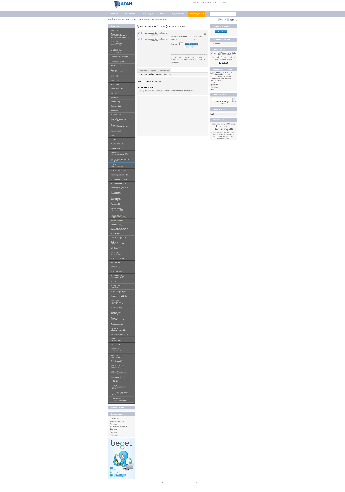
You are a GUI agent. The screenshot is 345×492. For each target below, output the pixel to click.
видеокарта (230, 134)
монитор (222, 134)
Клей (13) (114, 97)
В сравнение (189, 47)
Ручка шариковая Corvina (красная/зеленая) (152, 19)
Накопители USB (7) (119, 296)
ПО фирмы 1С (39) (118, 377)
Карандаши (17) (117, 89)
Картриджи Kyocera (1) (120, 188)
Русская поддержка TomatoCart (186, 487)
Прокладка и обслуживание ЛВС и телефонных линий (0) (120, 35)
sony (223, 124)
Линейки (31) (116, 110)
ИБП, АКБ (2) (116, 248)
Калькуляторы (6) (118, 85)
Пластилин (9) (116, 131)
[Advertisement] (172, 116)
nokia (225, 126)
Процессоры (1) (117, 324)
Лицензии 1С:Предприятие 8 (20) (118, 387)
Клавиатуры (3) (117, 263)
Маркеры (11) (116, 115)
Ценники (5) (115, 148)
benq (233, 124)
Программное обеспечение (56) (117, 356)
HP (231, 129)
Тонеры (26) (115, 204)
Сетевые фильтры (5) (119, 334)
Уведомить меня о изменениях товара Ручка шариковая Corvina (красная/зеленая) (225, 76)
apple (214, 124)
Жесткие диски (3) (118, 233)
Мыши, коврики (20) (118, 292)
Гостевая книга (213, 482)
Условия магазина (117, 421)
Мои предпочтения (169, 482)
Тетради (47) (116, 140)
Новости (216, 44)
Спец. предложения (135, 482)
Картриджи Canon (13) (119, 175)
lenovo (219, 126)
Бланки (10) (115, 76)
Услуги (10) (115, 30)
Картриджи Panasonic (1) (116, 193)
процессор (217, 136)
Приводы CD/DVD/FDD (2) (117, 319)
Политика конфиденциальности (118, 425)
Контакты (113, 432)
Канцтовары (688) (117, 62)
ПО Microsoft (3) (117, 361)
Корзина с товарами (221, 26)
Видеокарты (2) (117, 225)
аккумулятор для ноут (223, 138)
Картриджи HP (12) (118, 183)
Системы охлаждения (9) (117, 339)
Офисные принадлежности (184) (120, 126)
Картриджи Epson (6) (119, 179)
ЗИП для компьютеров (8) (117, 243)
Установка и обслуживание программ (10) (116, 50)
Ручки (133, 19)
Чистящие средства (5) (116, 349)
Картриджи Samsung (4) (116, 199)
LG (229, 126)
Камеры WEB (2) (117, 258)
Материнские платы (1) (116, 286)
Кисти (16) (115, 93)
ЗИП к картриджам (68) (117, 165)
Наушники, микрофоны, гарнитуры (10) (117, 302)
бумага (213, 132)
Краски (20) (115, 102)
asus (218, 124)
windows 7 (220, 132)
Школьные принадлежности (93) (119, 153)
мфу (217, 134)
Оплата (162, 14)
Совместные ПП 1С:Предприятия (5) (119, 399)
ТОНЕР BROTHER (227, 136)
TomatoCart (169, 487)
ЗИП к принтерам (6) (119, 171)
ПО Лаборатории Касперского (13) (117, 366)
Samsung (221, 129)
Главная (114, 14)
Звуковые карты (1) (118, 238)
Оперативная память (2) (116, 313)
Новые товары (130, 14)
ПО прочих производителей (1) (118, 372)
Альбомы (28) (116, 66)
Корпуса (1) (115, 281)
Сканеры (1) (115, 345)
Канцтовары (125, 19)
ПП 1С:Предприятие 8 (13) (120, 393)
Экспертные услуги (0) (119, 57)
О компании (114, 418)
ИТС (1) (115, 381)
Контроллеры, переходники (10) (118, 276)
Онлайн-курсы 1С (197, 14)
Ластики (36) (116, 106)
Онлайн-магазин (114, 19)
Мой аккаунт (148, 14)
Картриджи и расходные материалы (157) (120, 160)
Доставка (113, 429)
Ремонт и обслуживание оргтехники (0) (116, 43)
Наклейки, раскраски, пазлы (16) (119, 120)
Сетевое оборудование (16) (118, 329)
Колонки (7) (115, 267)
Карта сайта (114, 435)
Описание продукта (147, 70)
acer (228, 124)
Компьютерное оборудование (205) (118, 216)
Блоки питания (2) (118, 220)
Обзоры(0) (164, 70)
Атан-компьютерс (186, 485)
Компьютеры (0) (117, 271)
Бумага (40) (115, 80)
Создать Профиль (209, 2)
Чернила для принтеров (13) (117, 209)
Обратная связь (178, 14)
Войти (195, 2)
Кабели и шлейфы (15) (116, 253)
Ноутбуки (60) (116, 308)
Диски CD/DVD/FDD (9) (120, 229)
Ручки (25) (115, 135)
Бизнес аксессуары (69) (117, 71)
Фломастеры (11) (117, 144)
